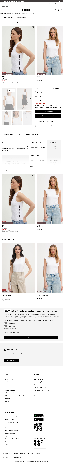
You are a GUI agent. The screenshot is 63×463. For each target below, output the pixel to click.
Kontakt (42, 411)
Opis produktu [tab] (8, 134)
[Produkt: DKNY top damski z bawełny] (18, 268)
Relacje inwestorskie (10, 390)
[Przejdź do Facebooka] (6, 449)
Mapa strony (38, 461)
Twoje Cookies (30, 461)
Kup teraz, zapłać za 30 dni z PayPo (46, 405)
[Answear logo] (26, 10)
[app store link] (10, 427)
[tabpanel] (31, 152)
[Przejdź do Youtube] (13, 449)
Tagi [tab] (18, 134)
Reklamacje (43, 390)
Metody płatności (44, 383)
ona (3, 6)
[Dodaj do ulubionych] (33, 27)
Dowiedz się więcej (11, 360)
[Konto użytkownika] (56, 10)
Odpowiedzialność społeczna (9, 393)
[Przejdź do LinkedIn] (10, 452)
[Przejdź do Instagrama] (9, 449)
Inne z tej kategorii (48, 111)
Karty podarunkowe (45, 399)
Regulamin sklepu (26, 379)
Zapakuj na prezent (45, 402)
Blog (23, 384)
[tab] (33, 134)
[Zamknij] (59, 1)
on (7, 6)
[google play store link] (10, 423)
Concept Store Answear (46, 392)
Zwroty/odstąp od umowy (44, 386)
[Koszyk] (62, 10)
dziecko (4, 10)
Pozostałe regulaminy (27, 382)
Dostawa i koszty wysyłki (44, 379)
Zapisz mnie (31, 337)
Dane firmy (22, 461)
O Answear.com (9, 379)
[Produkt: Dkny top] (18, 50)
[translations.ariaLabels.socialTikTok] (6, 452)
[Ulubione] (59, 10)
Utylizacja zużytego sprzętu (27, 399)
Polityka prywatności (7, 461)
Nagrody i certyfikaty (10, 384)
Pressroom (7, 401)
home (4, 13)
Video (12, 90)
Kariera (7, 403)
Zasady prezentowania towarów (28, 394)
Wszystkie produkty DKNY (48, 116)
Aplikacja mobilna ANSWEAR (26, 390)
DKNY (36, 88)
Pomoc (41, 409)
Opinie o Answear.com (10, 382)
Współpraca (8, 387)
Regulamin (16, 461)
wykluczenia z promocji (50, 317)
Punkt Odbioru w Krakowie (44, 396)
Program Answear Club (28, 387)
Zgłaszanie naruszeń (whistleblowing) (10, 397)
